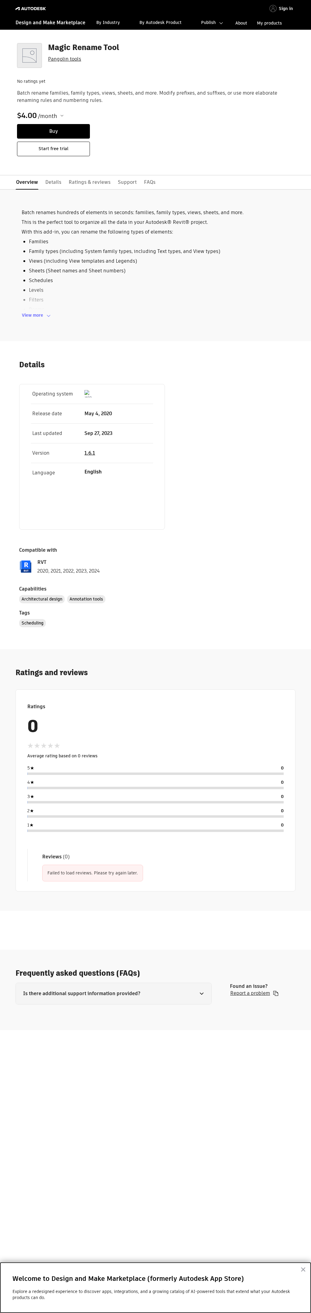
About (241, 23)
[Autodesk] (31, 9)
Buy (53, 131)
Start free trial (53, 149)
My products (269, 23)
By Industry (108, 22)
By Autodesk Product (160, 22)
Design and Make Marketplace (50, 22)
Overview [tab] (27, 182)
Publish (208, 22)
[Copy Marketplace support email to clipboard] (276, 993)
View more (32, 315)
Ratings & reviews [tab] (90, 182)
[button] (113, 993)
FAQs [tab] (150, 182)
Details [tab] (53, 182)
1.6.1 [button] (89, 452)
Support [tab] (127, 182)
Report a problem (250, 993)
